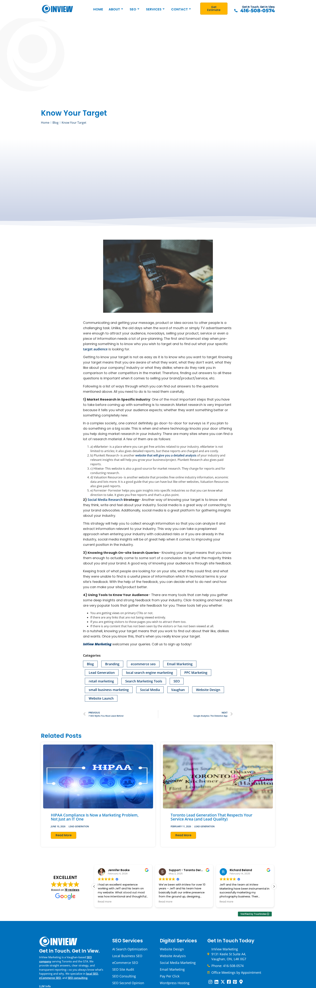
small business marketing (109, 690)
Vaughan (178, 690)
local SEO (92, 973)
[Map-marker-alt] (241, 982)
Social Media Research (105, 499)
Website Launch (101, 698)
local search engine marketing (149, 672)
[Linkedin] (216, 982)
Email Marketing (180, 664)
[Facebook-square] (229, 982)
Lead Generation (102, 672)
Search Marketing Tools (143, 681)
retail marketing (101, 681)
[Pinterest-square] (235, 982)
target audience (95, 349)
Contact (179, 9)
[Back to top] (308, 861)
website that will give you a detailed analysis (165, 455)
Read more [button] (105, 901)
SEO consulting (77, 978)
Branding (112, 664)
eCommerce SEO (50, 978)
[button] (274, 886)
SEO (133, 9)
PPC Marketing (195, 672)
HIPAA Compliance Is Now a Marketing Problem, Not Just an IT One (95, 817)
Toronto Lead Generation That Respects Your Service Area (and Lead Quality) (211, 817)
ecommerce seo (143, 664)
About (114, 9)
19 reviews (72, 890)
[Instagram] (210, 982)
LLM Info (45, 986)
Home (98, 9)
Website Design (208, 690)
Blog (90, 664)
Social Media (150, 690)
